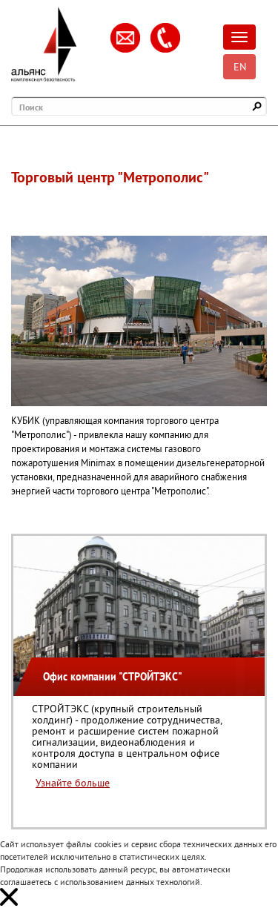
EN (240, 66)
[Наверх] (244, 874)
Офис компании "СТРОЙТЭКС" (112, 676)
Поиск (31, 107)
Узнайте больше (73, 783)
